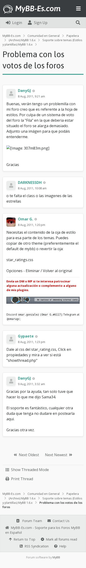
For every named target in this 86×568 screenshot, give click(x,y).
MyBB (56, 557)
